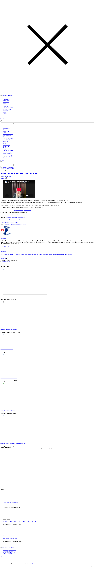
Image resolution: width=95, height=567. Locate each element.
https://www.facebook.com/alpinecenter (15, 217)
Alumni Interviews (7, 137)
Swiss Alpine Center (6, 176)
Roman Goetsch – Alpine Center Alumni (10, 538)
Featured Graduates (8, 107)
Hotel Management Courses (9, 550)
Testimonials (6, 100)
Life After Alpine (10, 138)
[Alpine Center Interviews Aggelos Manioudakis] (14, 375)
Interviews (5, 110)
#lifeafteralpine (14, 222)
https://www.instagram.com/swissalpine (15, 220)
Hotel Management (8, 105)
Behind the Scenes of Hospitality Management (11, 504)
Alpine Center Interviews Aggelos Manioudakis (9, 378)
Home (4, 97)
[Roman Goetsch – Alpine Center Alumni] (8, 534)
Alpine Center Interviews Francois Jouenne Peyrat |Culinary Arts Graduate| (13, 443)
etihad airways (14, 224)
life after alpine (22, 224)
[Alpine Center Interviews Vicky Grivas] (9, 346)
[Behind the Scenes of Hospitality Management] (8, 500)
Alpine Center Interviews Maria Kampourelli (8, 410)
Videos (4, 112)
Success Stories (14, 502)
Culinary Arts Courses (8, 551)
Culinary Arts (6, 106)
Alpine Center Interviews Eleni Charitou (19, 173)
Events (4, 103)
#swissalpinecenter (5, 222)
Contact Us (5, 113)
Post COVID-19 (9, 139)
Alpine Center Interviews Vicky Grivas (7, 349)
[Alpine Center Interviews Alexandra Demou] (25, 294)
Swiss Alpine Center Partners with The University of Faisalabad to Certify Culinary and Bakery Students (20, 521)
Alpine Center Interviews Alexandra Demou (8, 296)
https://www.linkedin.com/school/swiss (14, 215)
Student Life (6, 102)
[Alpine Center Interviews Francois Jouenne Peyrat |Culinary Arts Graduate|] (25, 440)
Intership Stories (7, 109)
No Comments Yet (5, 261)
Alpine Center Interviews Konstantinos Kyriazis (9, 329)
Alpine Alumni (6, 99)
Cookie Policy (33, 564)
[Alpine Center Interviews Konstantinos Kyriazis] (17, 326)
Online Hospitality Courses (9, 553)
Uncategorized (6, 519)
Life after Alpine (10, 168)
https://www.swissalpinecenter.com (22, 210)
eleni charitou (7, 224)
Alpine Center (6, 502)
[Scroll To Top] (1, 561)
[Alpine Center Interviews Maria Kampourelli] (22, 408)
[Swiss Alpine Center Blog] (7, 95)
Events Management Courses (9, 552)
